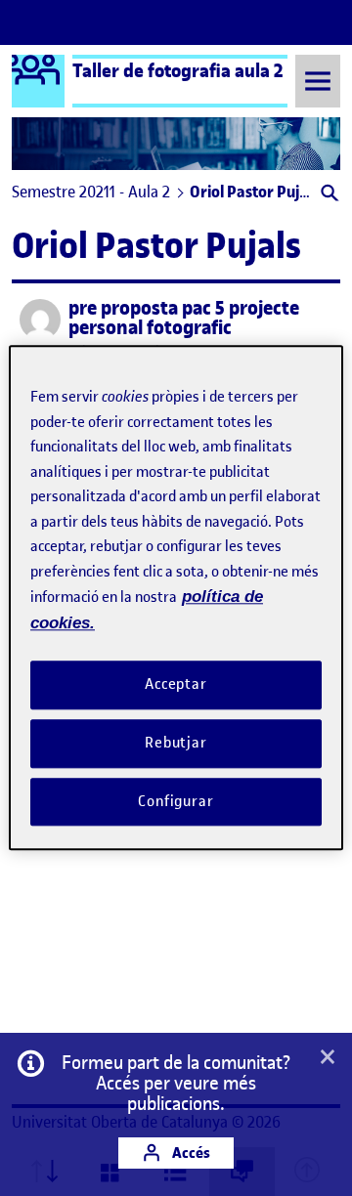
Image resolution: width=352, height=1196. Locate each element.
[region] (176, 597)
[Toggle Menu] (317, 80)
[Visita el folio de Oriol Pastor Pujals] (40, 319)
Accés (189, 1152)
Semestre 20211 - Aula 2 (91, 191)
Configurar (176, 801)
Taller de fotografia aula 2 (178, 70)
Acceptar (176, 684)
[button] (328, 195)
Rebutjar (176, 742)
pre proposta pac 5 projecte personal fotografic (183, 318)
